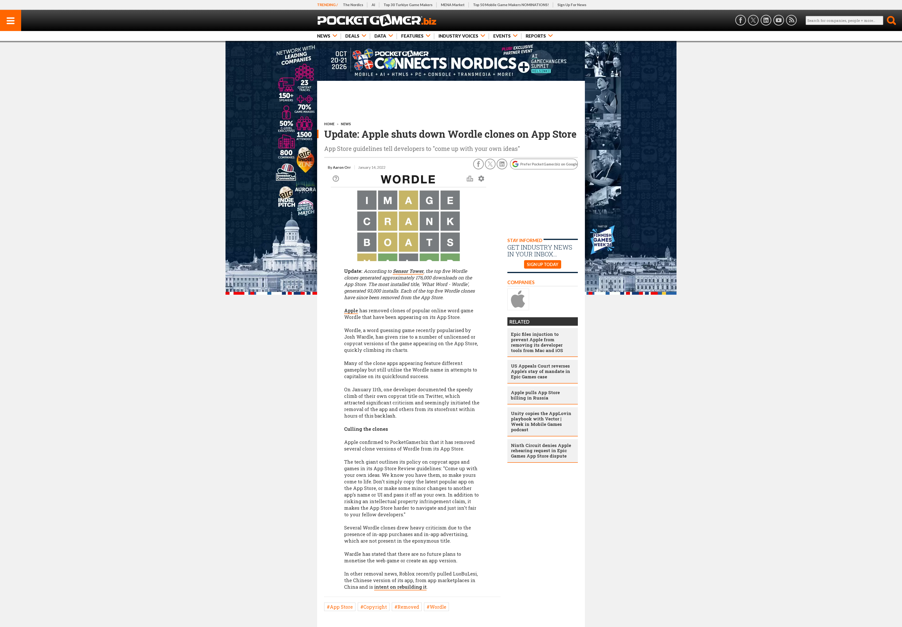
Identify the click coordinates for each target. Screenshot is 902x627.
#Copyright (373, 607)
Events (502, 36)
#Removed (406, 607)
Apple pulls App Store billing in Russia (535, 395)
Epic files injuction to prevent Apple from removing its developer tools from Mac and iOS (537, 342)
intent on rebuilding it (400, 587)
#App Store (340, 607)
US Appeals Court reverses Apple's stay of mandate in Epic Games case (540, 371)
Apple (351, 310)
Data (380, 36)
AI (373, 5)
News (323, 36)
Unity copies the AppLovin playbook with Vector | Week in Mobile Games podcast (541, 421)
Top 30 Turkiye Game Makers (408, 5)
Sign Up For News (571, 5)
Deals (352, 36)
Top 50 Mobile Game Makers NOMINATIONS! (511, 5)
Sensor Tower (408, 271)
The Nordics (353, 5)
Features (412, 36)
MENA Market (453, 5)
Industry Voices (458, 36)
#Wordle (436, 607)
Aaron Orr (342, 167)
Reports (536, 36)
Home (329, 124)
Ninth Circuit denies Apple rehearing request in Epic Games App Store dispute (541, 450)
